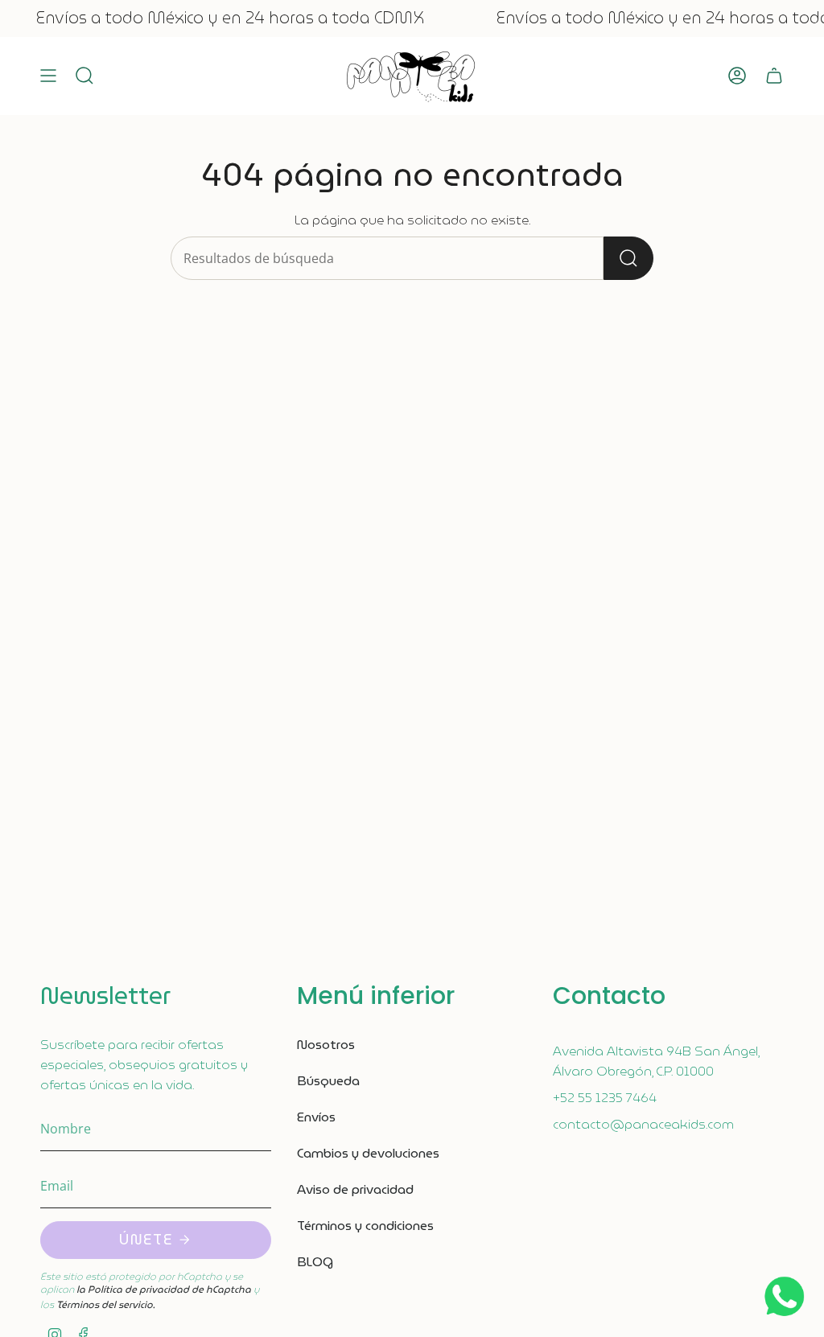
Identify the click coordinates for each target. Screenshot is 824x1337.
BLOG (315, 1262)
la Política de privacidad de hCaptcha (164, 1289)
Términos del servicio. (105, 1304)
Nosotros (326, 1045)
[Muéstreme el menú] (48, 76)
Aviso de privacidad (355, 1189)
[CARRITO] (774, 76)
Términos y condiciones (365, 1226)
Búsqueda (328, 1081)
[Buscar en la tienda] (628, 258)
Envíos (316, 1117)
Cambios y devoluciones (368, 1153)
